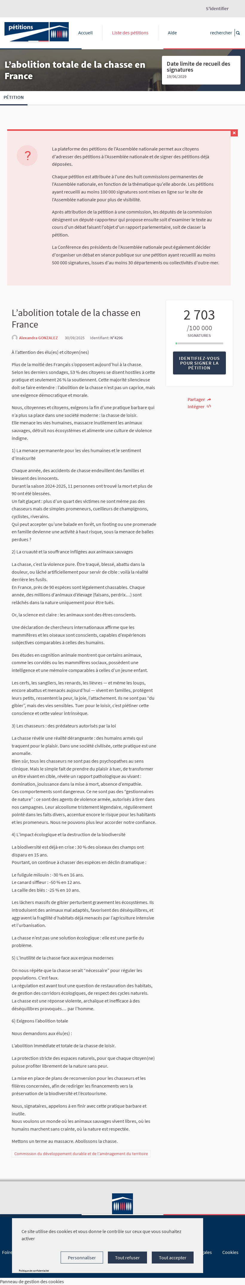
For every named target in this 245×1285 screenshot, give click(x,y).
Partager (197, 399)
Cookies (230, 1252)
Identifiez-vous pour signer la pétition (199, 363)
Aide (172, 33)
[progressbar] (199, 343)
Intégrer (196, 406)
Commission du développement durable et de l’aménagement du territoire (81, 1153)
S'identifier (217, 8)
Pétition (14, 97)
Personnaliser (82, 1258)
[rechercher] (238, 32)
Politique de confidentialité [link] (34, 1270)
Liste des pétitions (130, 33)
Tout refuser (127, 1258)
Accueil (85, 33)
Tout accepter (172, 1258)
